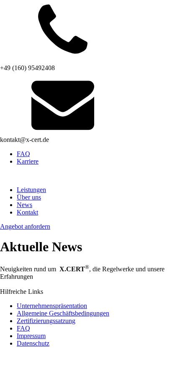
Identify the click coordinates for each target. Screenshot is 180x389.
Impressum (31, 335)
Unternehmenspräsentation (52, 305)
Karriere (28, 161)
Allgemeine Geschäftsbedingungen (63, 313)
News (24, 204)
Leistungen (31, 189)
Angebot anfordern (25, 226)
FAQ (23, 153)
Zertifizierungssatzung (46, 320)
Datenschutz (33, 343)
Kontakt (27, 212)
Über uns (29, 197)
